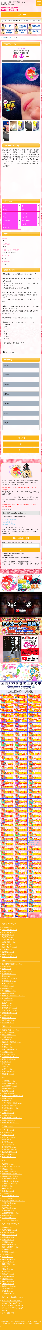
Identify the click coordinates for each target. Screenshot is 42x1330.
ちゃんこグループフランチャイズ (13, 1306)
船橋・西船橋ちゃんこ (9, 1071)
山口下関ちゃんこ (8, 1262)
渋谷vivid (5, 1310)
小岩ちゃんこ (6, 1062)
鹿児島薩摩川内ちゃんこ (10, 1244)
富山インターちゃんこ (9, 1137)
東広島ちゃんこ (7, 1271)
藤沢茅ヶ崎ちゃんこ (9, 1020)
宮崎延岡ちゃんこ (8, 1291)
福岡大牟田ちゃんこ (9, 1281)
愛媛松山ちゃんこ (8, 1227)
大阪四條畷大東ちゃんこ (10, 1213)
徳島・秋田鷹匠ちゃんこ (10, 1247)
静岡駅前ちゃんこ (8, 1098)
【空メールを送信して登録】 (21, 538)
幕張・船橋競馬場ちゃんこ (11, 1049)
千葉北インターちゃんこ (10, 1057)
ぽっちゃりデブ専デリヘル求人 (12, 1308)
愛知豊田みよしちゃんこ (10, 1108)
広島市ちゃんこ (7, 1257)
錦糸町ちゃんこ (7, 1003)
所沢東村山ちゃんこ (9, 1032)
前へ (21, 444)
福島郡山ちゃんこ (8, 952)
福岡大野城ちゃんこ (9, 1264)
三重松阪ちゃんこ (8, 1110)
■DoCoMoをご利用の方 (9, 520)
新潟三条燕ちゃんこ (9, 1157)
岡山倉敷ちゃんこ (8, 1269)
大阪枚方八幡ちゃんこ (9, 1203)
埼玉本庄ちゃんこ (8, 998)
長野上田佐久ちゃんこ (9, 1154)
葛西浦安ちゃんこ (8, 1044)
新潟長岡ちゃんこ (8, 1140)
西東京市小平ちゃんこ (9, 1059)
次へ (21, 450)
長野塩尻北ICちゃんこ (9, 1152)
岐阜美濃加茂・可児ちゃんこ (12, 1118)
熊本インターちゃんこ (9, 1235)
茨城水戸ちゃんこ (8, 971)
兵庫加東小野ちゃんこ (9, 1210)
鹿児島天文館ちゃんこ (9, 1230)
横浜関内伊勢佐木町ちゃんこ (12, 964)
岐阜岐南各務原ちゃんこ (10, 1105)
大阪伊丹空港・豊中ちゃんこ (12, 1174)
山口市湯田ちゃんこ (9, 1288)
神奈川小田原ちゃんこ (9, 1013)
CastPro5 (35, 1323)
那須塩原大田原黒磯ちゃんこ (12, 1042)
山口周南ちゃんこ (8, 1254)
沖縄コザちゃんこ (8, 1284)
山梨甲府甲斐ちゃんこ (9, 1144)
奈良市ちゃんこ (7, 1186)
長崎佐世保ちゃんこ (9, 1232)
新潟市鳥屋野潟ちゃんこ (10, 1149)
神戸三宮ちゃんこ (8, 1188)
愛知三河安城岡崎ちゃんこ (11, 1083)
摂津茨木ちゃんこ (8, 1206)
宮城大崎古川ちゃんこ (9, 932)
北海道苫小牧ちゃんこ (9, 957)
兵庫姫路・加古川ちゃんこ (11, 1181)
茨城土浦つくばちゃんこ (10, 1010)
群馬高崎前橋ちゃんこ (9, 981)
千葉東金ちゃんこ (8, 1005)
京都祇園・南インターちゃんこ (12, 1166)
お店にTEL (21, 15)
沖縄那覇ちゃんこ (8, 1252)
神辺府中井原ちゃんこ (9, 1286)
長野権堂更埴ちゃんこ (9, 1147)
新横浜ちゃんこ (7, 1047)
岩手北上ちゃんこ (8, 944)
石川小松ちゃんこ (8, 1130)
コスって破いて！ (8, 1313)
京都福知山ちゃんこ (9, 1218)
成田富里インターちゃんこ (11, 979)
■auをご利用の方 (7, 522)
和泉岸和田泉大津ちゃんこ (11, 1176)
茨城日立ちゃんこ (8, 1074)
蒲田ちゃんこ (6, 1066)
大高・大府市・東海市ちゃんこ (12, 1103)
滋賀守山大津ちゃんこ (9, 1208)
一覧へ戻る (21, 438)
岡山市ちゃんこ (7, 1279)
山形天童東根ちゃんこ (9, 930)
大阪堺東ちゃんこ (8, 1193)
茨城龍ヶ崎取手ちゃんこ (10, 1030)
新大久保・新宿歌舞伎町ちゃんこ (13, 996)
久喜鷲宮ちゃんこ (8, 1037)
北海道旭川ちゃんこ (9, 942)
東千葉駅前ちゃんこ (9, 974)
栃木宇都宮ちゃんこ (9, 983)
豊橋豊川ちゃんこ (8, 1101)
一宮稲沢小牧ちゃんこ (9, 1088)
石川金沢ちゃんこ (8, 1135)
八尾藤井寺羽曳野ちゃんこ (11, 1183)
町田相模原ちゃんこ (9, 991)
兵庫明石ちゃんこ (8, 1191)
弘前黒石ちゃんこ (8, 937)
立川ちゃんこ (6, 969)
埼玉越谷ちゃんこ (8, 1023)
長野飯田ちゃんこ (8, 1142)
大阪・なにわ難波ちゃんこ (11, 1220)
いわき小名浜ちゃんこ (9, 940)
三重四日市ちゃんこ (9, 1093)
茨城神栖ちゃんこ (8, 1040)
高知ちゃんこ (6, 1267)
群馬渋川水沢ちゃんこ (9, 1008)
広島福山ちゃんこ (8, 1242)
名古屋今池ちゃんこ (9, 1081)
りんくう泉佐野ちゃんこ (10, 1196)
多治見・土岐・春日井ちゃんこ (12, 1096)
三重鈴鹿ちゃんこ (8, 1113)
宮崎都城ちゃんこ (8, 1249)
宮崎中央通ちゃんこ (9, 1276)
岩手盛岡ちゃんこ (8, 949)
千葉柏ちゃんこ (7, 1052)
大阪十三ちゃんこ (8, 1198)
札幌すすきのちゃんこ (9, 947)
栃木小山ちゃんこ (8, 988)
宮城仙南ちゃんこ (8, 927)
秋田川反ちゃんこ (8, 935)
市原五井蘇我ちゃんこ (9, 1054)
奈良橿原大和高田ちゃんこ (11, 1171)
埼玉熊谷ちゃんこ (8, 986)
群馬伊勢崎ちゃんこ (9, 1018)
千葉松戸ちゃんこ (8, 1015)
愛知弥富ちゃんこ (8, 1091)
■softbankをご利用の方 (9, 524)
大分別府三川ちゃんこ (9, 1293)
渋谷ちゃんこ (6, 1064)
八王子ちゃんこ (7, 1069)
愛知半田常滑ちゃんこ (9, 1115)
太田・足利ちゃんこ (9, 1035)
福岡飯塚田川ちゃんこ (9, 1259)
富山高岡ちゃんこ (8, 1132)
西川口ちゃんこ (7, 966)
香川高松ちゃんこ (8, 1240)
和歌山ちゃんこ (7, 1169)
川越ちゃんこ (6, 976)
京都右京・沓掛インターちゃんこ (13, 1201)
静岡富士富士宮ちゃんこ (10, 1123)
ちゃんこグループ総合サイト (12, 1301)
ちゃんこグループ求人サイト (12, 1303)
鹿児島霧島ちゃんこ (9, 1237)
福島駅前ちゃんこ (8, 954)
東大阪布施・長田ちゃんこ (11, 1179)
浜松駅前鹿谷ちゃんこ (9, 1120)
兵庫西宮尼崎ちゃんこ (9, 1215)
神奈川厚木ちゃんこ (9, 993)
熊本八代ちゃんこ (8, 1274)
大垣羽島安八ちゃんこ (9, 1086)
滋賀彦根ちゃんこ (8, 1164)
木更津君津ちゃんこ (9, 1001)
